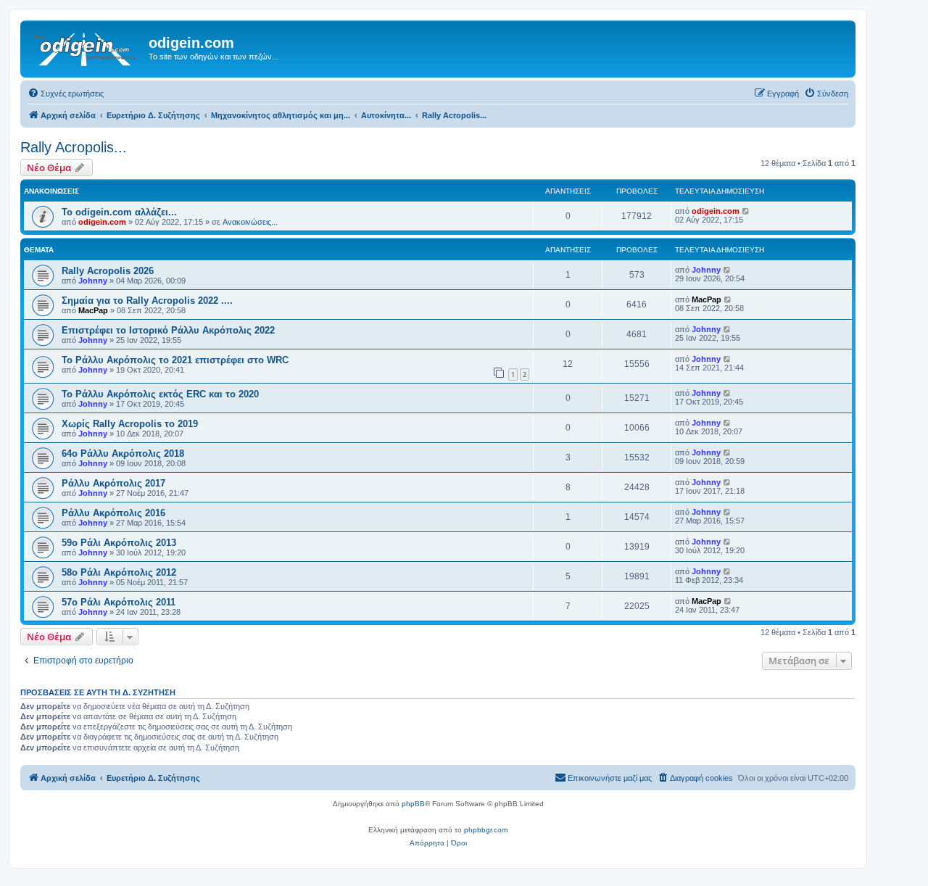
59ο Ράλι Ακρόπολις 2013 (119, 542)
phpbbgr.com (486, 830)
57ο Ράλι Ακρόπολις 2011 (118, 602)
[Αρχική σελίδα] (86, 47)
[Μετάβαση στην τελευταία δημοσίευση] (746, 211)
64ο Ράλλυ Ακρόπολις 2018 (123, 453)
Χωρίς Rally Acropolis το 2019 (130, 423)
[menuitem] (66, 93)
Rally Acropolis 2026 (108, 270)
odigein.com (102, 222)
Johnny (92, 280)
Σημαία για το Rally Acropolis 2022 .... (147, 300)
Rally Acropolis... (73, 147)
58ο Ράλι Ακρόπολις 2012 (119, 572)
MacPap (93, 310)
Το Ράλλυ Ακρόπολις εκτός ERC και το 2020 (160, 394)
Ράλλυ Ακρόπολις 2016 (113, 513)
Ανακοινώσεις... (250, 222)
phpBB (413, 804)
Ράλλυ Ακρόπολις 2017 (113, 483)
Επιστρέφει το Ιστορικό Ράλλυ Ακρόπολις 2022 (168, 330)
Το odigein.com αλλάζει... (119, 212)
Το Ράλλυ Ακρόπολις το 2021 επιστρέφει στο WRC (175, 360)
